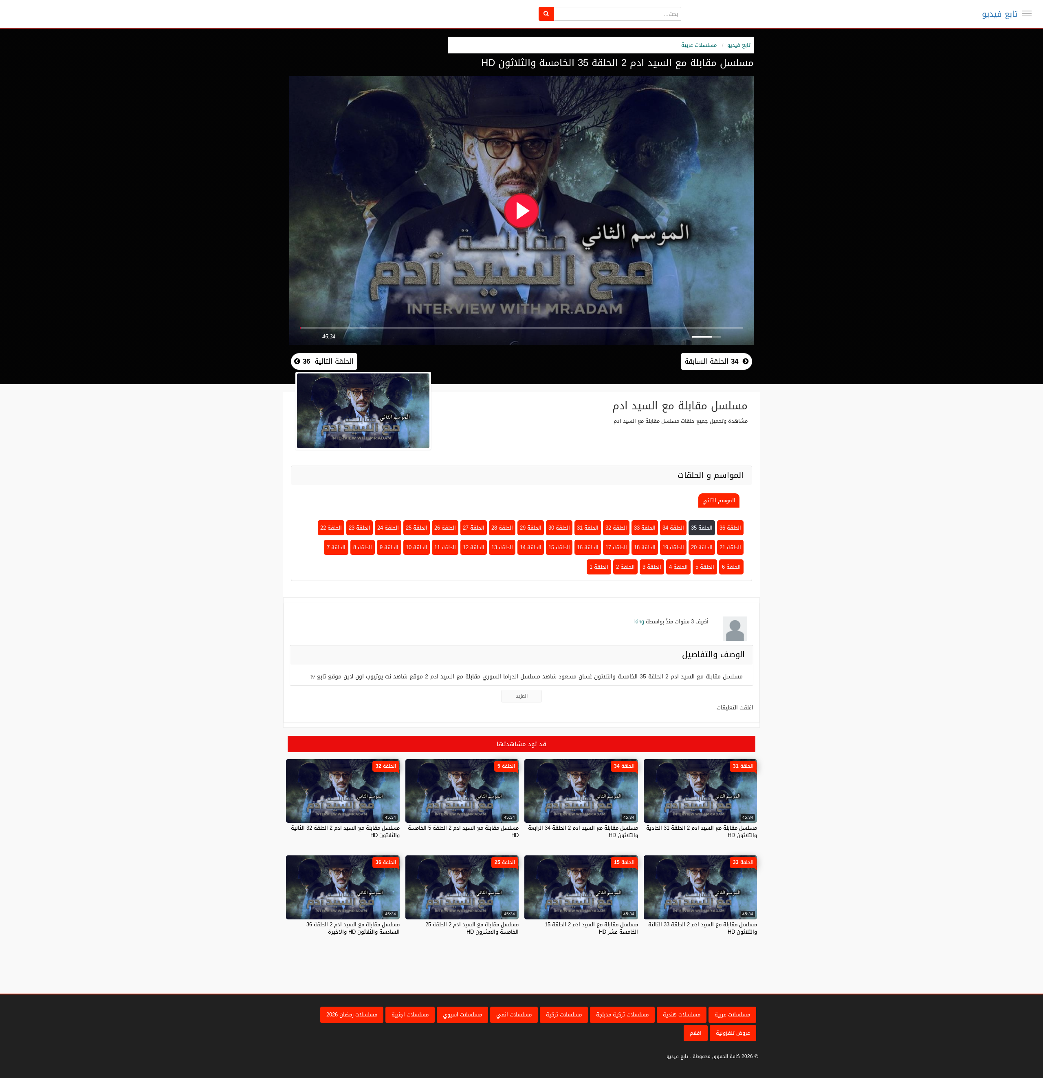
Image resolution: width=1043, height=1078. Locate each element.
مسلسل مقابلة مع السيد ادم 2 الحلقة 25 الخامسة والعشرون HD (472, 928)
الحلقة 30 (559, 528)
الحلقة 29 (530, 528)
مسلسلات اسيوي (462, 1015)
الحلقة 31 (588, 528)
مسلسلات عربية (699, 45)
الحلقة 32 (616, 528)
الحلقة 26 (445, 528)
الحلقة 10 (416, 547)
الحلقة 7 (336, 547)
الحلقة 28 (502, 528)
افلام (696, 1033)
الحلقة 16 (588, 547)
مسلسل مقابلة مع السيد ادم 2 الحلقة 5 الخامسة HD (463, 831)
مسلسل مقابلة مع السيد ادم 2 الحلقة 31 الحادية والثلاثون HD (701, 831)
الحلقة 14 (530, 547)
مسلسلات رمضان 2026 (351, 1015)
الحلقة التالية (327, 361)
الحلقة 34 (673, 528)
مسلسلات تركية (564, 1015)
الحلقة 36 (730, 528)
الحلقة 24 (388, 528)
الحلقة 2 (625, 567)
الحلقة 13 (502, 547)
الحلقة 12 (473, 547)
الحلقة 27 (473, 528)
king (639, 621)
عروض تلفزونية (733, 1033)
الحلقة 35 (702, 528)
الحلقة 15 (559, 547)
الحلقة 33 (645, 528)
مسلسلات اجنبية (410, 1015)
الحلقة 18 (645, 547)
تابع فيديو (999, 14)
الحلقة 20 (702, 547)
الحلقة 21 (730, 547)
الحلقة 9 (389, 547)
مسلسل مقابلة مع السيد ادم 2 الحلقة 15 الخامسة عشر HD (591, 928)
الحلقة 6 (731, 567)
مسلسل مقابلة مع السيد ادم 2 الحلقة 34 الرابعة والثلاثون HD (583, 831)
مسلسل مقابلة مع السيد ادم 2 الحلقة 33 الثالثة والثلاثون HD (702, 928)
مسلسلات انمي (514, 1015)
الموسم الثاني (718, 500)
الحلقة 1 (599, 567)
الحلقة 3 (652, 567)
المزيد (522, 695)
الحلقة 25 (416, 528)
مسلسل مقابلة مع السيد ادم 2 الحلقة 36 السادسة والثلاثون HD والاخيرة (353, 928)
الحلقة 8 (362, 547)
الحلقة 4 (678, 567)
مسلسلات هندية (681, 1015)
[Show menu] (1026, 13)
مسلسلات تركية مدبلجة (622, 1015)
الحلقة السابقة (711, 361)
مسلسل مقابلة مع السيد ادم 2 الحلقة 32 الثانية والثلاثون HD (345, 831)
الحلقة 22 (331, 528)
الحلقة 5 (704, 567)
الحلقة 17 (616, 547)
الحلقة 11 (445, 547)
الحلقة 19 (673, 547)
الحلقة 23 (359, 528)
